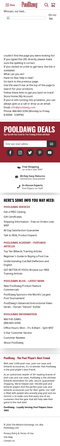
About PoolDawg (13, 342)
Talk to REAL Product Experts (20, 235)
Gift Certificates (13, 216)
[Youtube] (49, 152)
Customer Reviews (14, 337)
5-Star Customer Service (18, 332)
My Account (26, 96)
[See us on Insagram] (20, 152)
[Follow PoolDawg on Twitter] (30, 152)
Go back (8, 81)
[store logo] (30, 4)
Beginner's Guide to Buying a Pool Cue (26, 256)
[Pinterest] (40, 152)
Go (51, 143)
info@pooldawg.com (23, 107)
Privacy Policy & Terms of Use (19, 433)
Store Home (11, 96)
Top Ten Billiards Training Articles (23, 251)
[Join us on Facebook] (10, 152)
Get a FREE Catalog (15, 212)
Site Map (8, 437)
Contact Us (9, 440)
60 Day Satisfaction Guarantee (21, 230)
